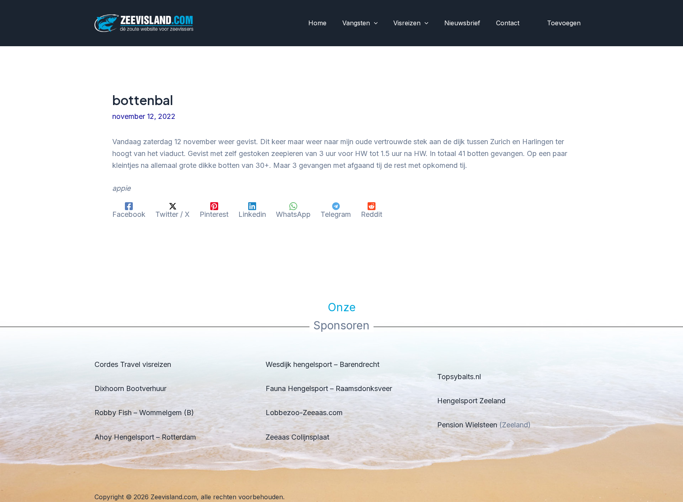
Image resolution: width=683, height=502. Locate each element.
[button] (374, 23)
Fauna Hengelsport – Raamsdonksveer (329, 388)
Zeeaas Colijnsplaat (297, 437)
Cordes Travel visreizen (132, 364)
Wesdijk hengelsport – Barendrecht (322, 364)
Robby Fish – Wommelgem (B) (144, 412)
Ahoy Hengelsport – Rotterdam (145, 437)
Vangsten (356, 23)
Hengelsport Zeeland (471, 401)
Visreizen (407, 23)
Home (317, 23)
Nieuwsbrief (462, 23)
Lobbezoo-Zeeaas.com (304, 412)
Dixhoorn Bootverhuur (130, 388)
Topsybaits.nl (459, 376)
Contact (507, 23)
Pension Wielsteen (467, 425)
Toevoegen (564, 23)
